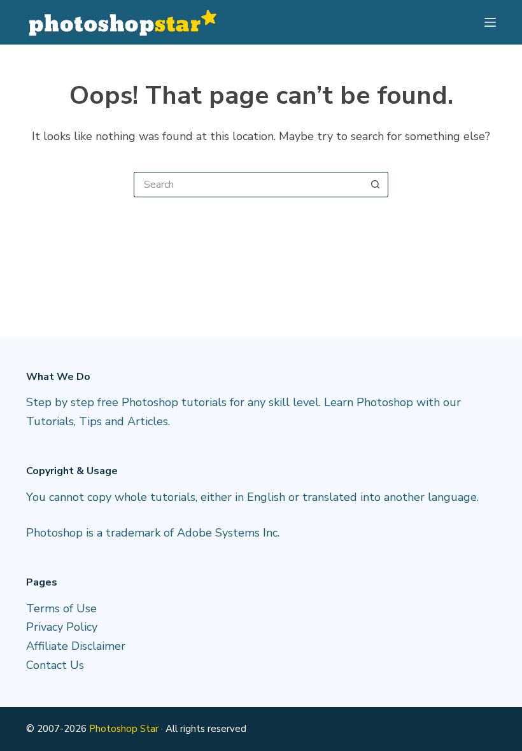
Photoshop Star (124, 728)
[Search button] (375, 184)
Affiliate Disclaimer (75, 646)
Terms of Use (61, 608)
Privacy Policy (61, 627)
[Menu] (490, 22)
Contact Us (55, 665)
